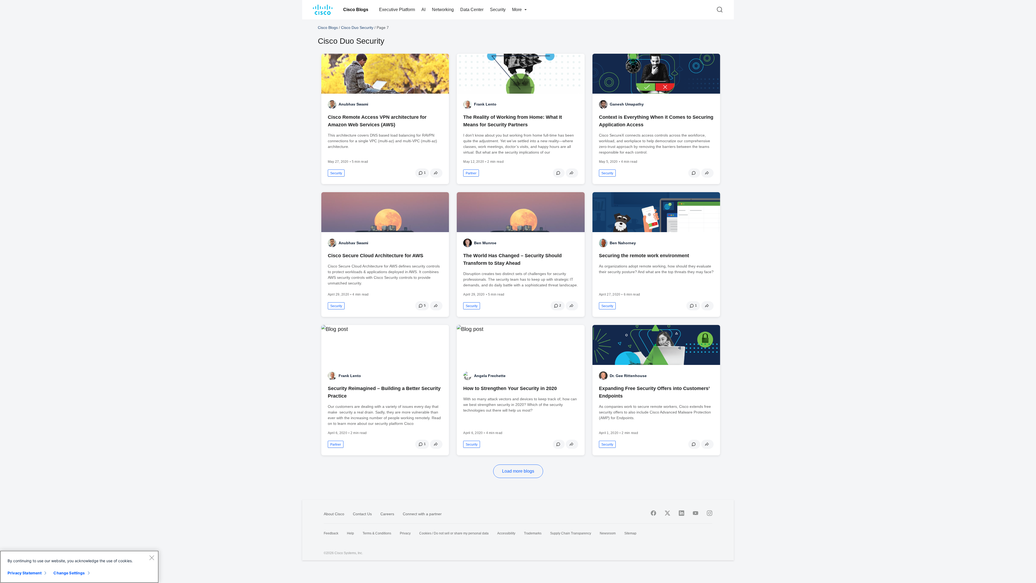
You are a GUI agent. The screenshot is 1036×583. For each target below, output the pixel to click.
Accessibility (506, 533)
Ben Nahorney (623, 243)
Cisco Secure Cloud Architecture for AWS (375, 255)
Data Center (471, 9)
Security (498, 9)
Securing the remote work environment (644, 255)
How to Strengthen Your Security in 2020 (510, 388)
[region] (79, 567)
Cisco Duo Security (357, 27)
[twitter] (667, 513)
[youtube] (695, 513)
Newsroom (608, 533)
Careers (387, 514)
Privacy (405, 533)
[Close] (151, 557)
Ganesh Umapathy (627, 104)
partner (471, 173)
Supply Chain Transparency (570, 533)
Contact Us (362, 514)
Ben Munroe (485, 243)
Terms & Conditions (377, 533)
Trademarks (532, 533)
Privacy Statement (25, 573)
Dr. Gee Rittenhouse (628, 376)
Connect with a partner (422, 514)
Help (350, 533)
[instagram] (709, 513)
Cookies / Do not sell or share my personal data (454, 533)
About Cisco (334, 514)
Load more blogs (518, 471)
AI (423, 9)
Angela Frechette (490, 376)
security (336, 173)
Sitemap (630, 533)
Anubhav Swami (353, 104)
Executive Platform (397, 9)
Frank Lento (485, 104)
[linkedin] (681, 513)
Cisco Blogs (355, 9)
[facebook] (653, 513)
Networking (443, 9)
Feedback (331, 533)
